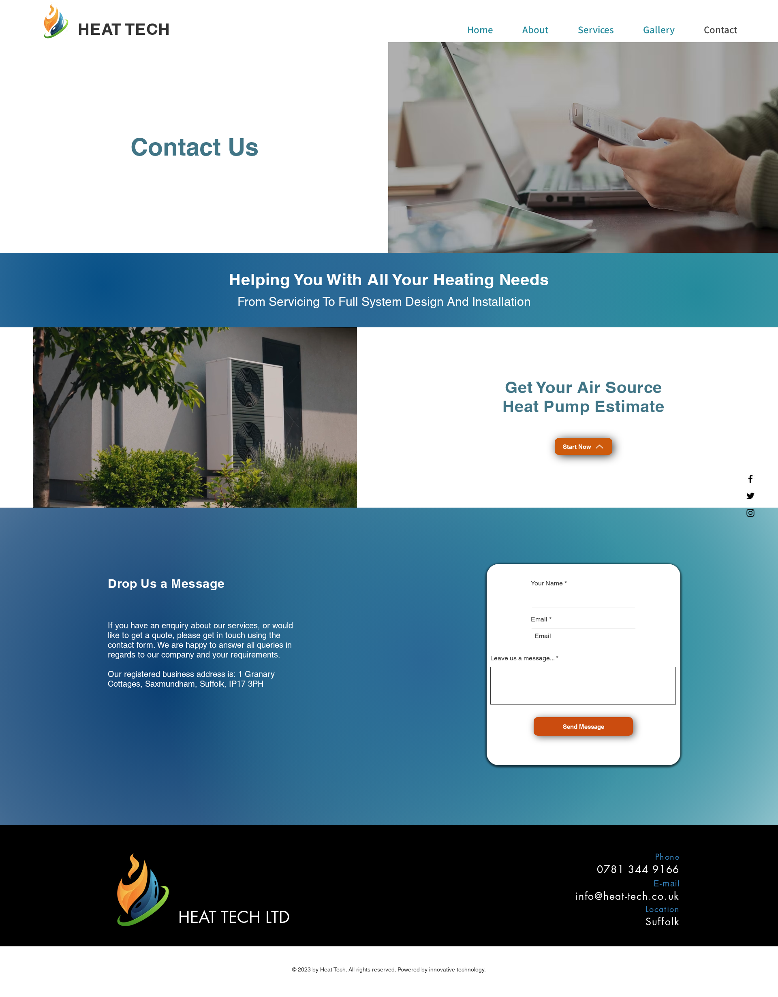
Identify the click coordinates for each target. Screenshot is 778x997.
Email (539, 619)
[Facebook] (750, 479)
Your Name (547, 583)
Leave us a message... (522, 658)
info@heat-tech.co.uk (627, 896)
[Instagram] (750, 513)
